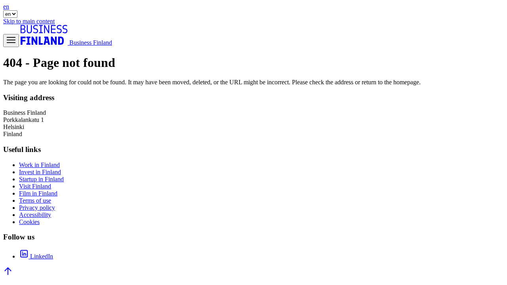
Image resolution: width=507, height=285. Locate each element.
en (6, 6)
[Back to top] (8, 273)
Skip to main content (29, 21)
